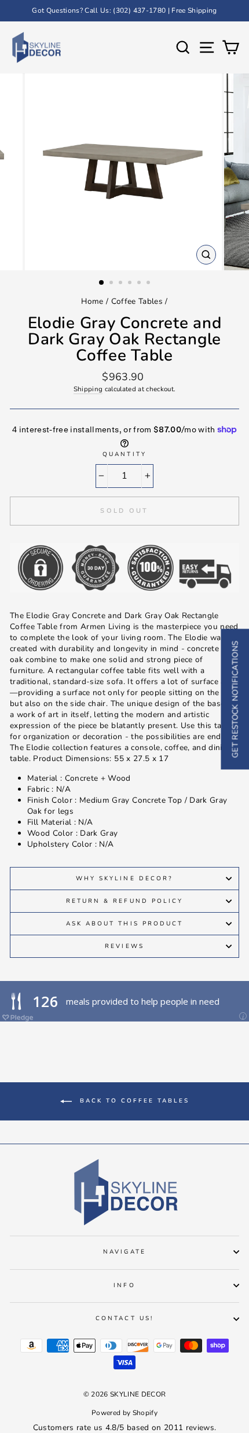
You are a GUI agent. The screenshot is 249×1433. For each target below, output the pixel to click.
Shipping (88, 389)
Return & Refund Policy (124, 901)
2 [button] (112, 283)
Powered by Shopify (124, 1412)
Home (92, 301)
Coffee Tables (137, 301)
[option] (124, 11)
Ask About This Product (124, 924)
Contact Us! (124, 1318)
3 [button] (121, 283)
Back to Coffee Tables (132, 1101)
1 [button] (102, 283)
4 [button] (131, 283)
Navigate (124, 1252)
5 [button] (140, 283)
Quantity (124, 454)
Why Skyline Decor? (124, 879)
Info (124, 1285)
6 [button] (149, 283)
